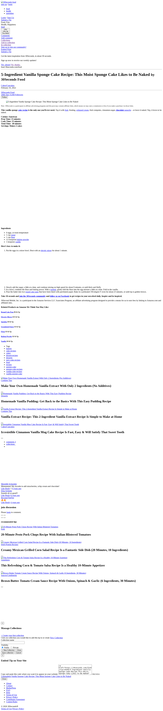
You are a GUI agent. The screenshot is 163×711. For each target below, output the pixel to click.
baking (9, 348)
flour (13, 237)
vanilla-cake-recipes (14, 371)
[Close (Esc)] (2, 515)
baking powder (23, 239)
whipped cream (82, 110)
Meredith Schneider (9, 484)
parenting (10, 13)
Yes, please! (6, 65)
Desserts (4, 396)
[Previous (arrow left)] (2, 517)
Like (3, 488)
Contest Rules (11, 702)
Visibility (4, 645)
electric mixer (46, 250)
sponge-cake (11, 367)
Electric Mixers (6, 317)
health (8, 11)
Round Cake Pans (7, 312)
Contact (9, 686)
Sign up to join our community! (13, 47)
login (10, 4)
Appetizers (5, 560)
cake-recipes (11, 351)
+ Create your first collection (12, 635)
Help (8, 692)
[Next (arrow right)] (5, 517)
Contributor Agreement (15, 699)
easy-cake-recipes (13, 360)
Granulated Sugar (7, 327)
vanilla (18, 242)
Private (15, 647)
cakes (8, 353)
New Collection (56, 638)
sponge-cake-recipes (14, 369)
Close (19, 650)
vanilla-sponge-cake (14, 374)
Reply (7, 488)
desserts (9, 358)
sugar (13, 235)
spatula (53, 289)
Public (7, 647)
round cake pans (32, 292)
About (8, 683)
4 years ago (15, 502)
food (8, 9)
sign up (4, 4)
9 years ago (16, 488)
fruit (66, 110)
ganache (123, 110)
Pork (3, 529)
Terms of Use (11, 695)
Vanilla (3, 341)
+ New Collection (8, 650)
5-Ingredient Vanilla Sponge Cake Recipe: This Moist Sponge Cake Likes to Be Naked (36, 676)
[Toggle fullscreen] (5, 515)
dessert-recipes (12, 355)
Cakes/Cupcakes (7, 85)
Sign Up (10, 18)
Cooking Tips (6, 380)
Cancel (18, 653)
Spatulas (4, 322)
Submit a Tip (6, 20)
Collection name (7, 640)
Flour (3, 332)
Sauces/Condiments (9, 575)
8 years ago (15, 495)
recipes (9, 365)
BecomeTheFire (7, 498)
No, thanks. (15, 65)
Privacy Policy (12, 697)
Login (3, 18)
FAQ (8, 690)
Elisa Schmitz (6, 491)
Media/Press (11, 688)
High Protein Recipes (9, 544)
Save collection (7, 653)
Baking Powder (6, 336)
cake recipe (23, 110)
